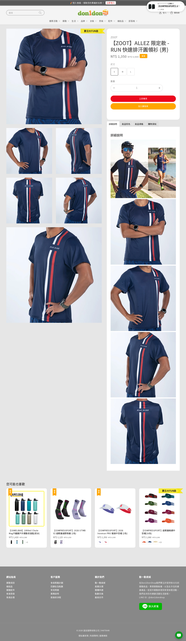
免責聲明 (94, 635)
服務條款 (103, 635)
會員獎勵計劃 (57, 582)
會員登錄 (10, 593)
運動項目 (10, 582)
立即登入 (111, 2)
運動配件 (10, 589)
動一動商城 (100, 582)
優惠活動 (53, 21)
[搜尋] (40, 12)
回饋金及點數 (57, 586)
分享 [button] (116, 114)
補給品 (120, 21)
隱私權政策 (84, 635)
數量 (113, 81)
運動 (65, 21)
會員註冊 (10, 597)
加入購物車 (143, 106)
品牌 (83, 21)
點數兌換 (99, 593)
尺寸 (113, 64)
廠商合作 (99, 597)
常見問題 (55, 589)
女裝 (92, 21)
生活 (74, 21)
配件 (110, 21)
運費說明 (55, 593)
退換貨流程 (56, 597)
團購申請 (99, 589)
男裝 (101, 21)
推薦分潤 (99, 586)
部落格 (132, 21)
